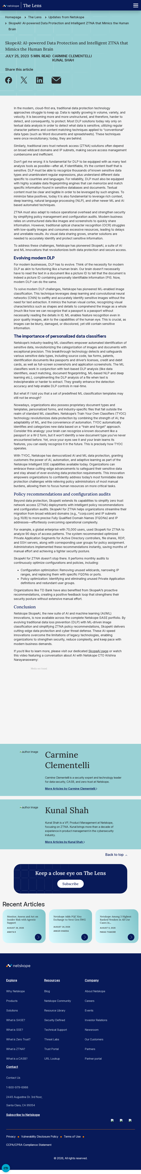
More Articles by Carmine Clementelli (70, 788)
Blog (47, 991)
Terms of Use (72, 1136)
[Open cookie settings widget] (6, 1168)
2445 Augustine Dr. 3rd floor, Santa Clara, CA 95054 (24, 1098)
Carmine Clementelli (72, 56)
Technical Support (55, 1029)
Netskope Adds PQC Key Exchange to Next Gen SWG (69, 918)
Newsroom (92, 1029)
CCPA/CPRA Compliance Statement (28, 1144)
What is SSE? (14, 1029)
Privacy (11, 1136)
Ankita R (11, 932)
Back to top (114, 855)
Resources (52, 980)
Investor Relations (96, 1020)
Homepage (13, 17)
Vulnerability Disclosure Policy (39, 1136)
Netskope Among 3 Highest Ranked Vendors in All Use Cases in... (115, 919)
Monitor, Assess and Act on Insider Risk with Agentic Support (22, 919)
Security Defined (54, 1020)
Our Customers (94, 1039)
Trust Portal (51, 1049)
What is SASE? (15, 1020)
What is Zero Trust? (18, 1039)
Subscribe (70, 884)
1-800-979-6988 (17, 1087)
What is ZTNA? (15, 1049)
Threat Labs (51, 1039)
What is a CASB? (17, 1058)
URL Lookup (52, 1058)
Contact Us (13, 1077)
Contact (12, 1067)
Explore (11, 980)
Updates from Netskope (66, 17)
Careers (89, 1001)
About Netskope (95, 991)
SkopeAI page (98, 651)
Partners (90, 1049)
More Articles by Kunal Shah (64, 842)
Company (92, 980)
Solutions (12, 1010)
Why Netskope (15, 991)
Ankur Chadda (61, 931)
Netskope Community (57, 1001)
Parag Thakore (108, 932)
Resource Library (54, 1010)
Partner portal (93, 1058)
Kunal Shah (63, 60)
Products (12, 1001)
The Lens (35, 17)
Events (89, 1010)
